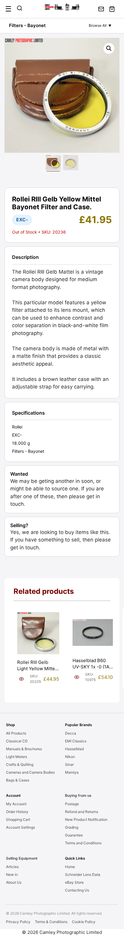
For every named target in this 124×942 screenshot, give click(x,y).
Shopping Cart (18, 819)
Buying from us (78, 795)
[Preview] (21, 679)
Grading (71, 827)
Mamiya (72, 772)
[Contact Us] (101, 9)
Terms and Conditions (83, 843)
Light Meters (16, 756)
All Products (16, 733)
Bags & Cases (17, 780)
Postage (72, 804)
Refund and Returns (81, 811)
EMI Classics (75, 741)
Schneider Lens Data (82, 874)
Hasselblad (74, 749)
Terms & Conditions (51, 921)
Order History (17, 811)
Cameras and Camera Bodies (30, 772)
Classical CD (17, 741)
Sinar (69, 764)
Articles (12, 866)
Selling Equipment (22, 858)
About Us (13, 882)
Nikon (70, 756)
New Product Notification (86, 819)
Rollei (17, 426)
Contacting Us (77, 890)
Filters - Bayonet (27, 25)
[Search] (19, 9)
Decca (70, 733)
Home (70, 866)
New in (12, 874)
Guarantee (74, 835)
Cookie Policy (83, 921)
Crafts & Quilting (19, 764)
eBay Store (74, 882)
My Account (16, 804)
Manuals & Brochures (24, 749)
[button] (109, 48)
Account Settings (20, 827)
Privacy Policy (18, 921)
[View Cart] (112, 9)
